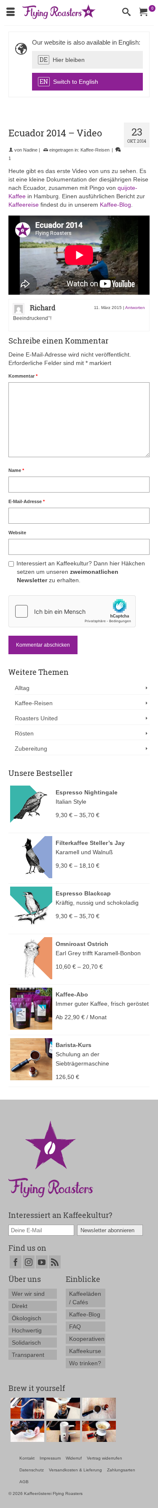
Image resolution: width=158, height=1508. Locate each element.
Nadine (30, 149)
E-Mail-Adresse (26, 501)
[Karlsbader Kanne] (62, 1431)
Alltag (22, 688)
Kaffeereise (23, 204)
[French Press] (26, 1431)
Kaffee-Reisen (95, 149)
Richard (43, 307)
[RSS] (55, 1261)
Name (16, 470)
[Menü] (10, 12)
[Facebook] (15, 1261)
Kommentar (22, 375)
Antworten (135, 307)
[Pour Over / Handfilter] (98, 1431)
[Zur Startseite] (50, 1158)
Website (17, 532)
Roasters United (36, 718)
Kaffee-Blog (115, 204)
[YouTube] (42, 1261)
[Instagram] (29, 1261)
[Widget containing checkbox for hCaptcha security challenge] (72, 611)
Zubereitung (31, 748)
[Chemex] (62, 1408)
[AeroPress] (26, 1408)
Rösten (24, 733)
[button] (87, 60)
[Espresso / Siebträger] (98, 1408)
